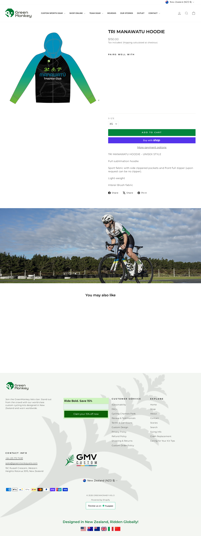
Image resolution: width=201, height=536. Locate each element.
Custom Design (120, 427)
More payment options (152, 147)
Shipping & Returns (122, 441)
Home (153, 404)
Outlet (140, 13)
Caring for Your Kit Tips (162, 441)
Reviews (111, 13)
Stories (154, 422)
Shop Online (76, 13)
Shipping (127, 42)
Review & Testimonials (123, 418)
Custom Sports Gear (52, 13)
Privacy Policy (119, 431)
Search (154, 427)
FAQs (114, 409)
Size (111, 118)
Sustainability (119, 404)
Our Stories (126, 13)
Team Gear (95, 13)
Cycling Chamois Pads (124, 413)
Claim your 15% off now (86, 414)
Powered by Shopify (100, 500)
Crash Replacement (160, 436)
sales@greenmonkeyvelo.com (21, 463)
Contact (153, 13)
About (153, 413)
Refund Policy (119, 436)
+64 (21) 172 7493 (14, 458)
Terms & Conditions (122, 422)
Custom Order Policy (123, 445)
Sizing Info (155, 431)
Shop (153, 409)
